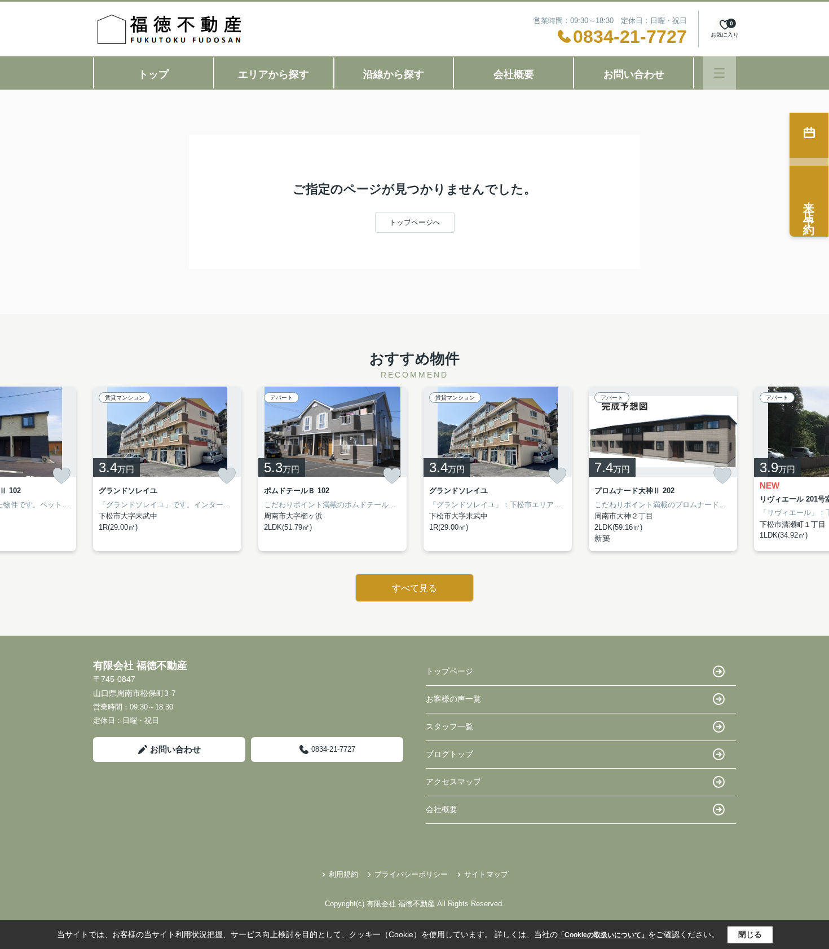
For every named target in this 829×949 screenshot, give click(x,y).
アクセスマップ (453, 781)
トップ (153, 74)
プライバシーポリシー (411, 874)
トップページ (449, 671)
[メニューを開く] (719, 73)
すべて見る (414, 588)
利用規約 (343, 874)
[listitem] (167, 469)
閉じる (750, 934)
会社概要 (513, 74)
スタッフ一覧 (449, 726)
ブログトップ (449, 754)
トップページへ (414, 222)
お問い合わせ (633, 74)
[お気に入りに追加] (61, 475)
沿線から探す (393, 74)
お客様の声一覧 (453, 698)
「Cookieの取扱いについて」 (603, 935)
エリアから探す (273, 74)
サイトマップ (486, 874)
